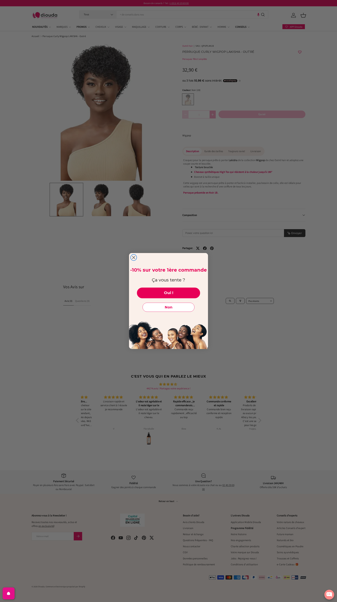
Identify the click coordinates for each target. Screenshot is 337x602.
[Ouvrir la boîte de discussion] (329, 595)
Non (168, 307)
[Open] (9, 593)
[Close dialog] (134, 257)
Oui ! (168, 293)
